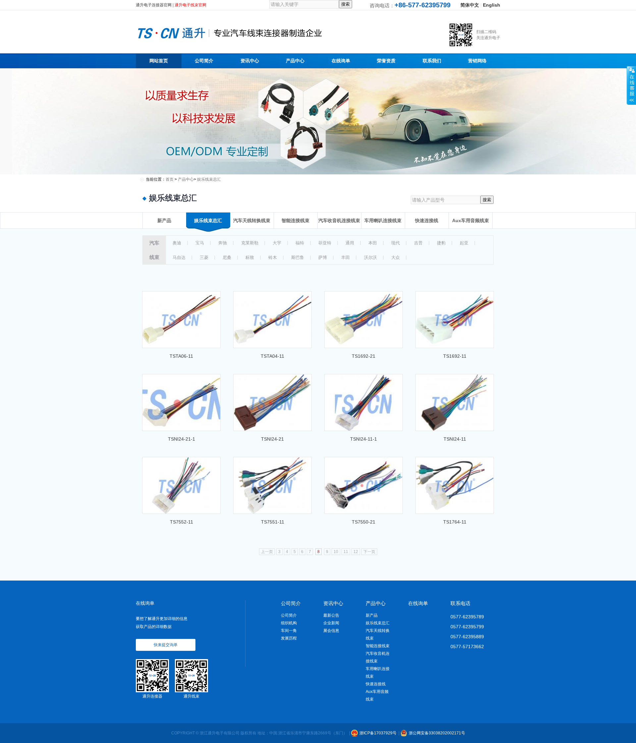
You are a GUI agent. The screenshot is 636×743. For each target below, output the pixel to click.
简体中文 (469, 5)
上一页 (267, 551)
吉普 (418, 242)
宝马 (199, 242)
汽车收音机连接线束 (378, 657)
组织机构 (289, 623)
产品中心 (186, 179)
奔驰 (222, 242)
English (491, 5)
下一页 (369, 551)
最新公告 (331, 615)
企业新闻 (331, 623)
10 (336, 551)
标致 (249, 257)
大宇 (277, 242)
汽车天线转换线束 (378, 634)
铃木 (272, 257)
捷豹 (441, 242)
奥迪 (177, 242)
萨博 (322, 257)
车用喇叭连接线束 (378, 672)
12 (355, 551)
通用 (349, 242)
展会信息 (331, 630)
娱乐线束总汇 (209, 179)
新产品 (372, 615)
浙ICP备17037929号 (378, 733)
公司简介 (289, 615)
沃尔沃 (370, 257)
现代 (395, 242)
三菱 (204, 257)
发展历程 (289, 638)
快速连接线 (376, 684)
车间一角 (289, 630)
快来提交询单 (166, 645)
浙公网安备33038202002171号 (437, 733)
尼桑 (227, 257)
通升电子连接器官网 (154, 5)
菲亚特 (324, 242)
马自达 (179, 257)
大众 (395, 257)
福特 (299, 242)
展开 (631, 85)
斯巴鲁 (297, 257)
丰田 (345, 257)
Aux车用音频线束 (377, 695)
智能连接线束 (378, 646)
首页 (170, 179)
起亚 (464, 242)
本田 (372, 242)
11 (346, 551)
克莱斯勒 (249, 242)
